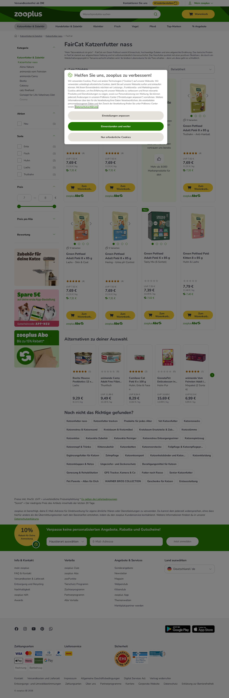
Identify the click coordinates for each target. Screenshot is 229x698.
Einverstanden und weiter (116, 126)
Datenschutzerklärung (86, 106)
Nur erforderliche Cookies (116, 137)
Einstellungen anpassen (116, 115)
